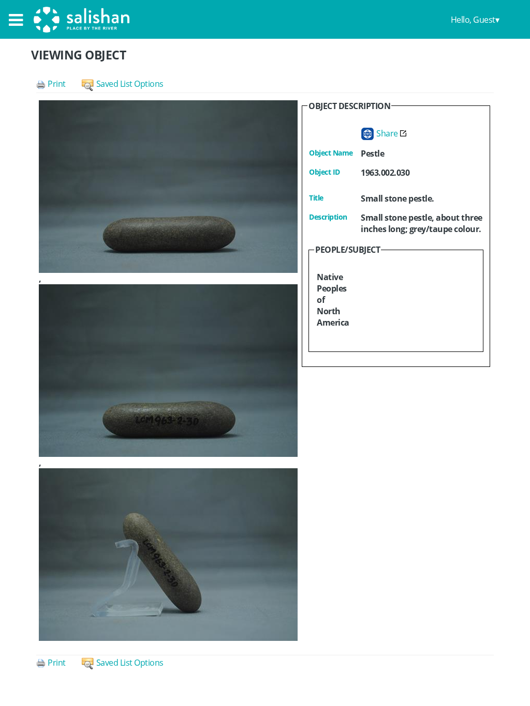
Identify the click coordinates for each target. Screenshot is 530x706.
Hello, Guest (473, 19)
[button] (59, 83)
